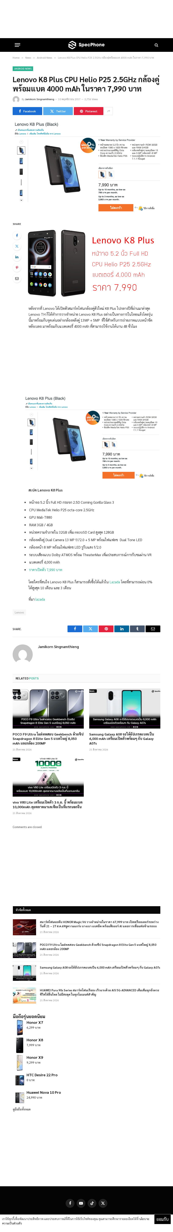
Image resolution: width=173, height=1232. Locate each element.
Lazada (114, 582)
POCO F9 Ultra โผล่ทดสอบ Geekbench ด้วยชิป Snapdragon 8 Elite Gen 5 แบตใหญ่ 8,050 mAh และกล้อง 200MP (48, 739)
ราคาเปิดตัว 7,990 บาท (45, 569)
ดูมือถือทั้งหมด (22, 1109)
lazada (40, 599)
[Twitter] (17, 246)
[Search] (156, 45)
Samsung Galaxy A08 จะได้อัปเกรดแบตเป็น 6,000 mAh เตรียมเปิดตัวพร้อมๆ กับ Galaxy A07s (121, 739)
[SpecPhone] (86, 45)
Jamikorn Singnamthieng (39, 99)
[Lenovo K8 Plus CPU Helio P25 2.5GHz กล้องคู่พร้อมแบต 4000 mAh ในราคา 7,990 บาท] (86, 212)
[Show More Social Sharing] (108, 111)
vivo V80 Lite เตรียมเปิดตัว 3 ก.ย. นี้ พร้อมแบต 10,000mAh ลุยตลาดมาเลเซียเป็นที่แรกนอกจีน (47, 804)
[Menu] (17, 45)
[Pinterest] (17, 267)
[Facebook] (17, 235)
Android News (22, 68)
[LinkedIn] (17, 257)
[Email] (17, 278)
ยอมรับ (163, 1219)
